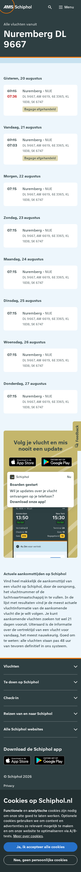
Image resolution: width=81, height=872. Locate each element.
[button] (77, 436)
